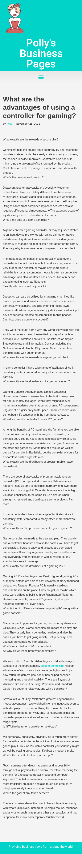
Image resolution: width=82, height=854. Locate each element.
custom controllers (52, 665)
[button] (41, 77)
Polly (9, 123)
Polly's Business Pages (41, 53)
